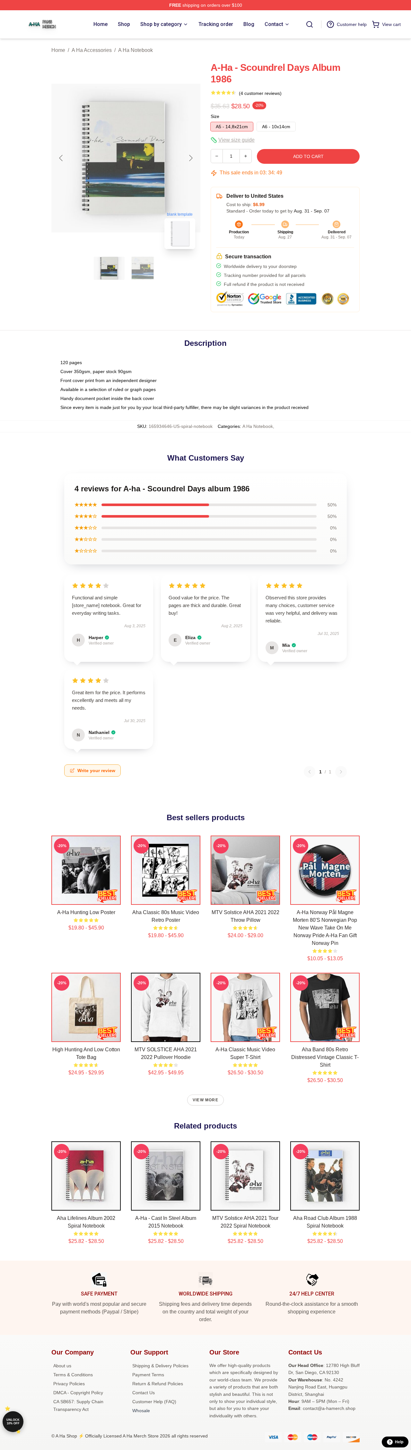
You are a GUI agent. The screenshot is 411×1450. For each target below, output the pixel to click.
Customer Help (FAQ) (154, 1401)
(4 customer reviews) (260, 93)
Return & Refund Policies (157, 1383)
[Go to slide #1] (109, 268)
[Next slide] (190, 158)
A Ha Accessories (92, 50)
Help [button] (399, 1442)
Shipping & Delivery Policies (160, 1365)
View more (205, 1100)
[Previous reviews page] (309, 772)
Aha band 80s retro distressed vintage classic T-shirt (325, 1057)
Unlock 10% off (13, 1421)
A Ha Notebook (135, 50)
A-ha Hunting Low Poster (86, 912)
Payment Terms (148, 1374)
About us (62, 1365)
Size (215, 116)
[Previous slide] (61, 158)
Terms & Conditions (73, 1374)
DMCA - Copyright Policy (78, 1392)
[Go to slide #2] (142, 268)
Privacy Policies (69, 1383)
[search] (309, 24)
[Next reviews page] (341, 772)
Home (58, 50)
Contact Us (143, 1392)
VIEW (86, 898)
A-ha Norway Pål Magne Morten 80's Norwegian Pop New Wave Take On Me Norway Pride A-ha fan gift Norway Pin (325, 928)
